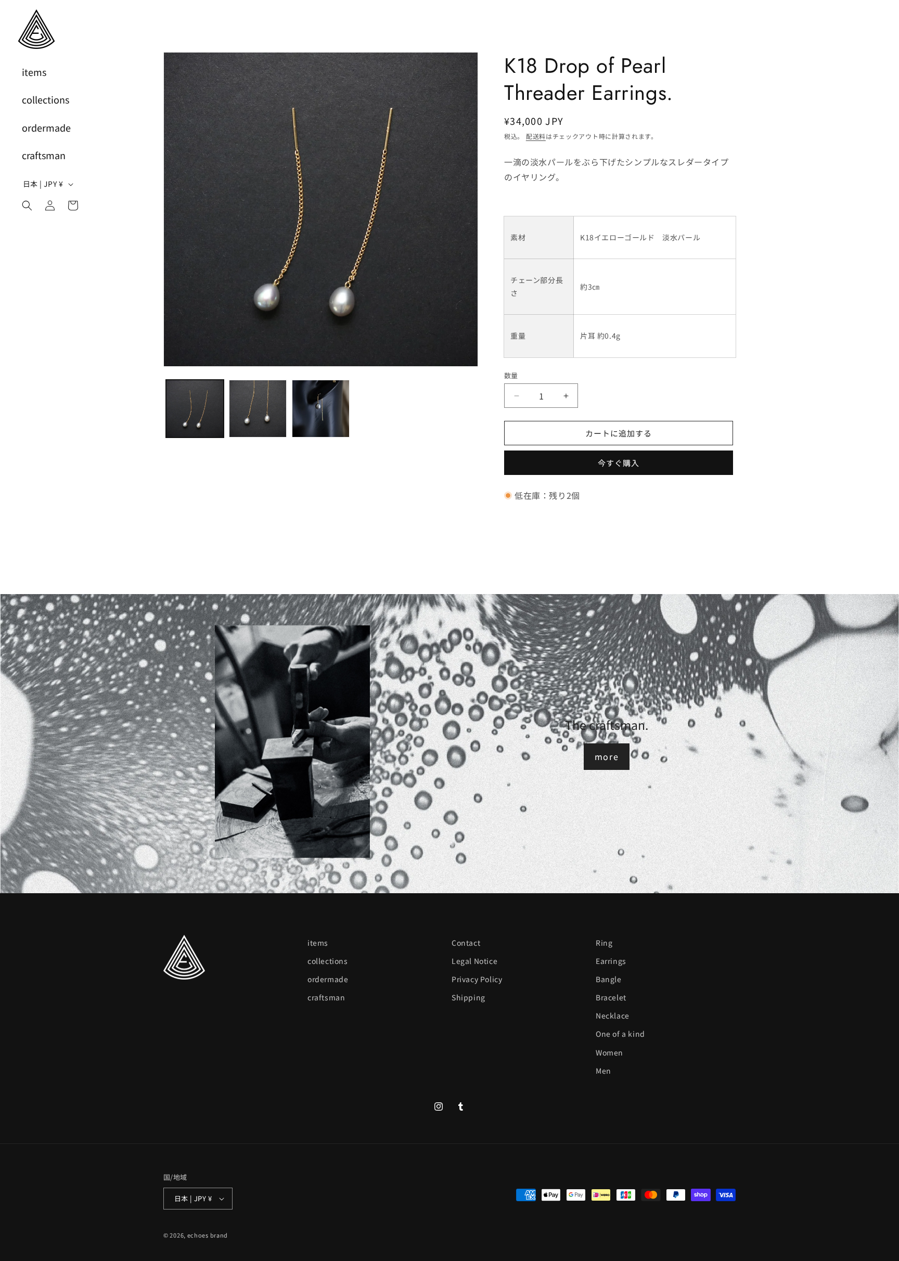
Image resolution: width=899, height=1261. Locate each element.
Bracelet (611, 998)
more (607, 756)
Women (609, 1052)
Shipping (468, 998)
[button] (27, 205)
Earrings (611, 961)
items (317, 942)
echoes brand (207, 1235)
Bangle (609, 979)
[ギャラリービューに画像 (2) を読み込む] (258, 409)
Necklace (613, 1016)
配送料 (536, 136)
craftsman (326, 998)
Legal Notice (474, 961)
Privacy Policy (477, 979)
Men (603, 1070)
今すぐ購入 (618, 462)
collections (327, 961)
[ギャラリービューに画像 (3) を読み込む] (321, 409)
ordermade (327, 979)
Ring (604, 942)
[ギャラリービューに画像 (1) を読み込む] (195, 409)
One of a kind (620, 1034)
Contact (466, 942)
